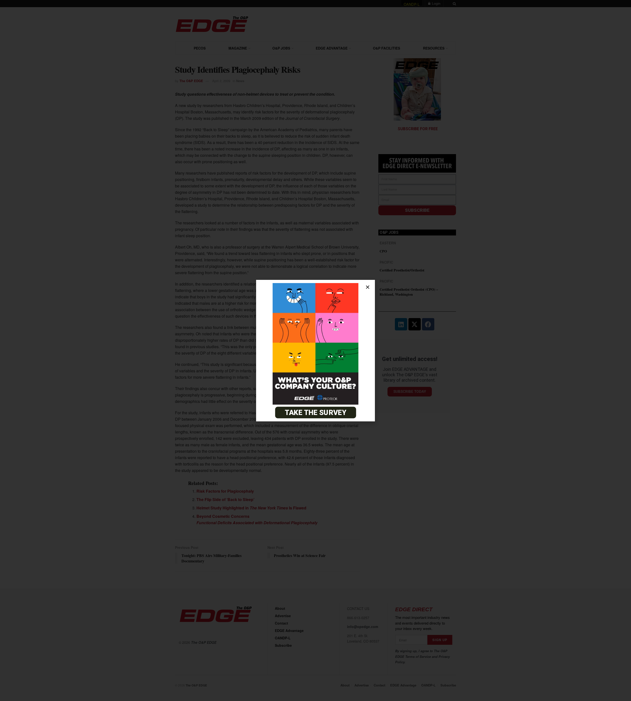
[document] (315, 350)
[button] (367, 287)
